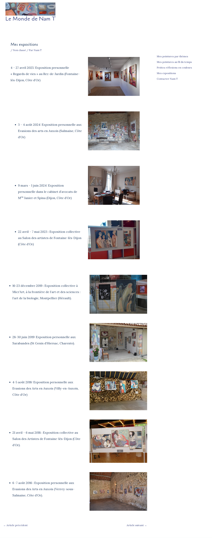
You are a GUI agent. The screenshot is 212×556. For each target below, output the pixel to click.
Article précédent (15, 525)
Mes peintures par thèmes (172, 56)
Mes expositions (166, 73)
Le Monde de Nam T (30, 18)
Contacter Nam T (167, 78)
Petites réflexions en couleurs (174, 67)
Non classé (19, 50)
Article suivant (137, 525)
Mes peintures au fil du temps (174, 61)
